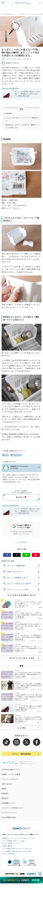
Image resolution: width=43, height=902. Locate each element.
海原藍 (40, 607)
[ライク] (40, 2)
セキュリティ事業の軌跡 (8, 853)
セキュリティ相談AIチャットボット (11, 843)
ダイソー (16, 208)
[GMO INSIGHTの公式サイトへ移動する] (21, 827)
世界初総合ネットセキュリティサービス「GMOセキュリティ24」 (18, 838)
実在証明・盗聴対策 (7, 846)
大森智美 (39, 629)
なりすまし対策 (27, 851)
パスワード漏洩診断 (7, 841)
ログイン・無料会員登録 (21, 754)
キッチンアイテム (16, 455)
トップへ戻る (20, 542)
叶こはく (39, 711)
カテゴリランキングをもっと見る (21, 658)
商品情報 (9, 113)
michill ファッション (36, 678)
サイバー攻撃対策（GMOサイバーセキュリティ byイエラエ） (17, 848)
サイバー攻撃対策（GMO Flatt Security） (12, 851)
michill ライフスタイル (12, 63)
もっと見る (21, 728)
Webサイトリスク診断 (18, 841)
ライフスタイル (23, 14)
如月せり (39, 722)
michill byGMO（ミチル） (8, 14)
